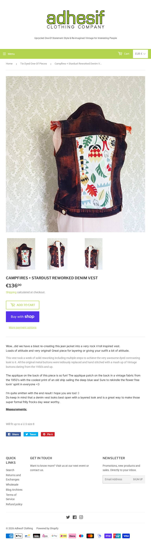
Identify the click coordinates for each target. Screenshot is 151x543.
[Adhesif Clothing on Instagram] (81, 517)
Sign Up (138, 479)
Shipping (11, 292)
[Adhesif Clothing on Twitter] (68, 517)
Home (9, 63)
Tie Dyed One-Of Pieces (33, 63)
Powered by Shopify (47, 528)
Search (10, 470)
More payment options (22, 327)
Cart (126, 53)
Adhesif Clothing (24, 528)
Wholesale (12, 484)
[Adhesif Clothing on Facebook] (75, 517)
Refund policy (14, 504)
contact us (36, 470)
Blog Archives (14, 489)
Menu (11, 53)
